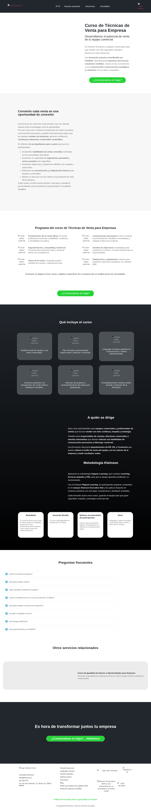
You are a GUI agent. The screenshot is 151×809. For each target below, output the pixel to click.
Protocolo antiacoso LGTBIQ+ (71, 789)
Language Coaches (67, 771)
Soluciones (90, 6)
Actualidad (105, 6)
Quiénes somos (65, 777)
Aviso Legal (76, 799)
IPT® (58, 6)
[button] (60, 574)
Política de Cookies (89, 799)
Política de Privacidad (62, 799)
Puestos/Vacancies (67, 768)
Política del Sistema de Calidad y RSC (74, 786)
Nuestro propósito (66, 774)
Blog (61, 783)
